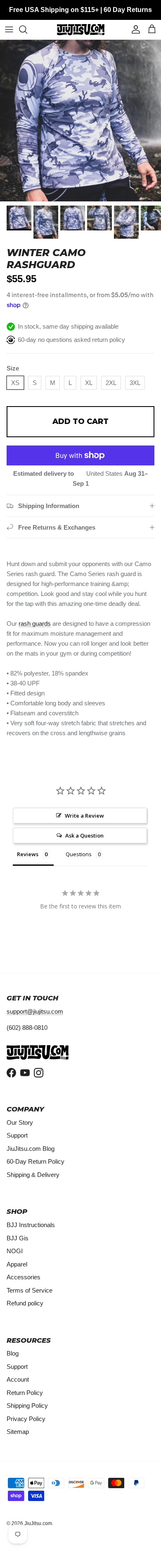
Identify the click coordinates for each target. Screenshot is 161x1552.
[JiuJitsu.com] (80, 29)
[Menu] (9, 29)
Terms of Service (29, 1290)
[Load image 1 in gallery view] (80, 120)
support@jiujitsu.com (35, 1011)
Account (18, 1379)
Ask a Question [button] (84, 835)
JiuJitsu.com (38, 1523)
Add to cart (80, 421)
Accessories (23, 1277)
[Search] (27, 29)
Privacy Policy (26, 1418)
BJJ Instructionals (31, 1224)
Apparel (17, 1264)
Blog (13, 1353)
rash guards (35, 623)
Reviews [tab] (27, 854)
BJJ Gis (17, 1238)
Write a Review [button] (84, 815)
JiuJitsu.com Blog (30, 1148)
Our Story (20, 1122)
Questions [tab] (79, 854)
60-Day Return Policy (35, 1161)
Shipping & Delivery (33, 1174)
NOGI (15, 1250)
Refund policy (25, 1303)
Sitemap (18, 1431)
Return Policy (25, 1392)
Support (17, 1135)
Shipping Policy (27, 1405)
